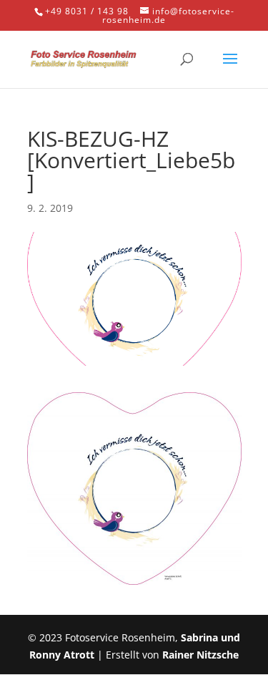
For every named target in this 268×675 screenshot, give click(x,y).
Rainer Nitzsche (200, 654)
